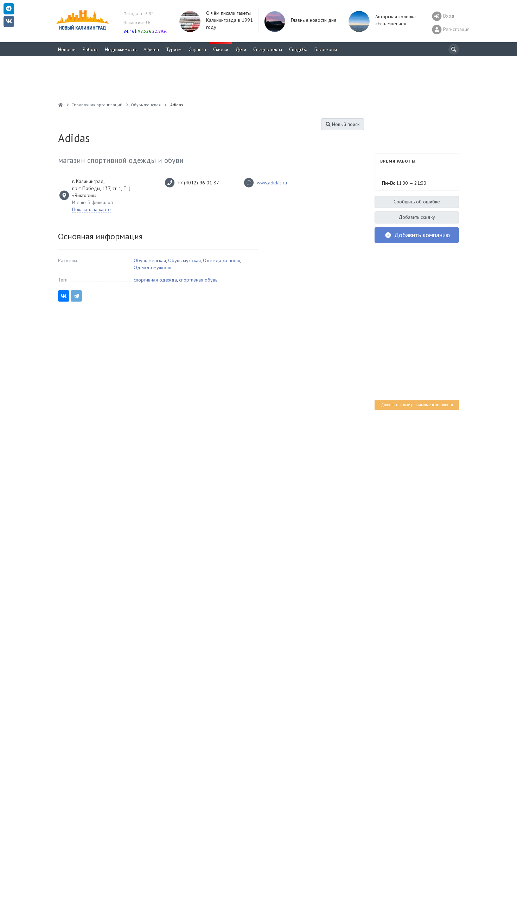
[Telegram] (76, 296)
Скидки (220, 49)
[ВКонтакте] (63, 296)
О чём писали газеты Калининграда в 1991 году (229, 20)
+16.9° (138, 13)
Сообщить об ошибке (417, 201)
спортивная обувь (198, 280)
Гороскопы (325, 49)
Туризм (173, 49)
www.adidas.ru (272, 182)
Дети (240, 49)
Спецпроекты (267, 49)
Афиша (151, 49)
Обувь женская (150, 260)
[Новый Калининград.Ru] (60, 104)
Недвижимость (120, 49)
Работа (90, 49)
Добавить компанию (421, 235)
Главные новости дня (313, 20)
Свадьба (298, 49)
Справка (197, 49)
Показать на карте (91, 209)
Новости (67, 49)
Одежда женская (221, 260)
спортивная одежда (155, 280)
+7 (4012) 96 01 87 (198, 182)
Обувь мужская (184, 260)
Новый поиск (345, 124)
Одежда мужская (152, 267)
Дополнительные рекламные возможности (417, 404)
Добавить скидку (416, 217)
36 (137, 22)
